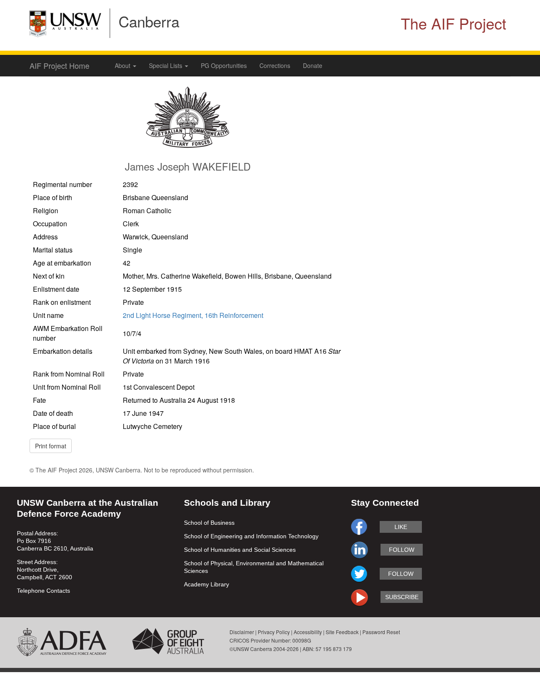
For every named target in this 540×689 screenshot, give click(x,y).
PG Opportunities (224, 65)
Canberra (149, 21)
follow (401, 549)
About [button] (123, 65)
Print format (50, 446)
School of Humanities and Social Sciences (240, 549)
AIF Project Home (59, 65)
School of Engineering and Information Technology (251, 536)
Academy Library (206, 584)
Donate (312, 65)
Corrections (274, 65)
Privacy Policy (274, 631)
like (400, 527)
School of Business (209, 522)
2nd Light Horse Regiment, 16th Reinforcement (193, 315)
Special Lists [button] (166, 65)
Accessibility (308, 631)
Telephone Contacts (43, 590)
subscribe (401, 597)
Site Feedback (342, 631)
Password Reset (381, 631)
